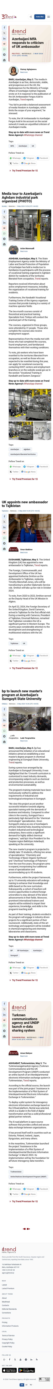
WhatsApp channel (33, 135)
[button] (4, 27)
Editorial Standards (9, 1309)
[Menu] (48, 16)
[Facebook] (9, 1359)
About (4, 1298)
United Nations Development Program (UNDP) (28, 1177)
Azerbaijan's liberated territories (23, 454)
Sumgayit (14, 955)
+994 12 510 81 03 (8, 1270)
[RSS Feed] (37, 1359)
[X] (15, 1359)
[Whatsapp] (4, 1359)
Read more (23, 72)
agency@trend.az (8, 1273)
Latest (4, 1285)
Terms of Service (8, 1336)
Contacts (5, 1305)
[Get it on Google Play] (26, 1370)
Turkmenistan (15, 1172)
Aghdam (27, 449)
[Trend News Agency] (9, 1250)
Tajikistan (14, 643)
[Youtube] (20, 1359)
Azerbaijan (23, 146)
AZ (26, 1385)
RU (31, 1385)
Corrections (6, 1313)
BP (11, 950)
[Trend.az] (9, 17)
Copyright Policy (8, 1343)
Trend (23, 99)
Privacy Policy (7, 1339)
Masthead (6, 1302)
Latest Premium (8, 1288)
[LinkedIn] (31, 1359)
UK (33, 146)
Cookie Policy (7, 1347)
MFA (12, 146)
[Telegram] (26, 1359)
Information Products (10, 1326)
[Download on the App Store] (9, 1370)
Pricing (4, 1322)
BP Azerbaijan (22, 950)
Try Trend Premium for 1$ (25, 170)
